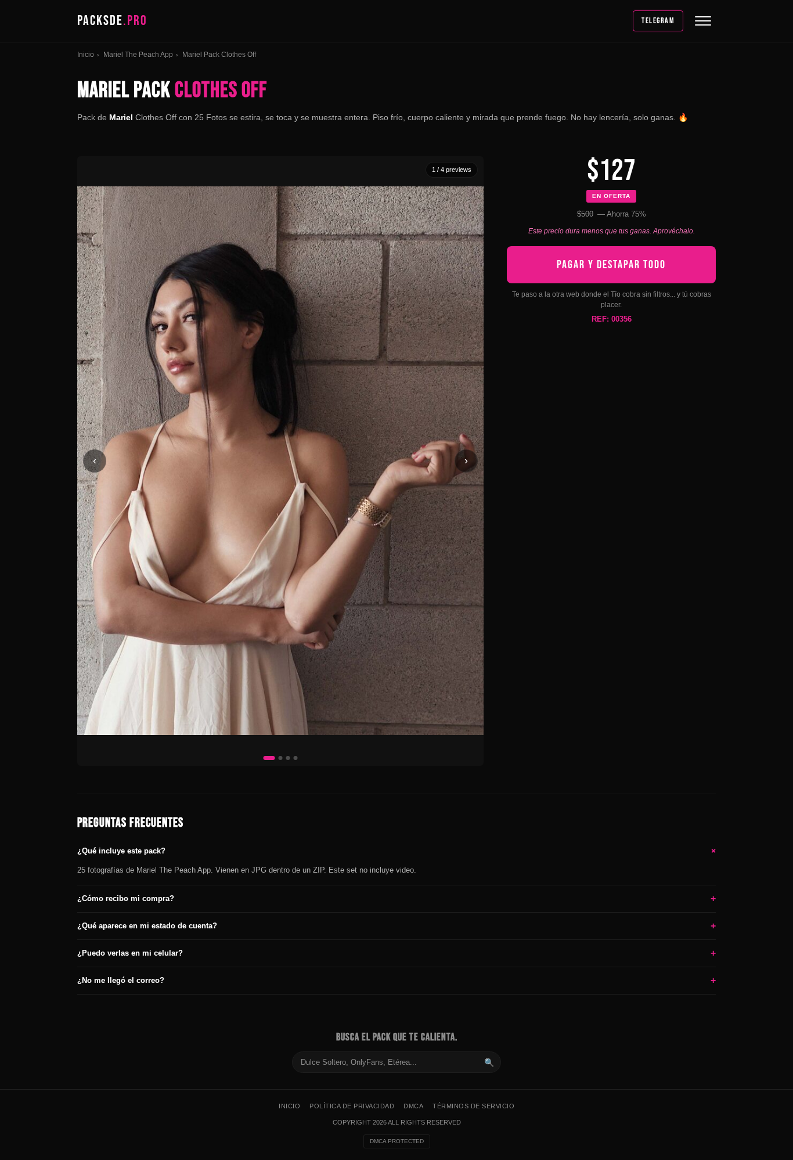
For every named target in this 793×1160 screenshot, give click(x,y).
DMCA (413, 1106)
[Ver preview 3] (288, 758)
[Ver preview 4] (296, 758)
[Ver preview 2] (281, 758)
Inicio (85, 55)
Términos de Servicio (473, 1106)
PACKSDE (112, 20)
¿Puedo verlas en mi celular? (396, 953)
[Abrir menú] (703, 21)
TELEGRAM (658, 21)
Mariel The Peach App (138, 55)
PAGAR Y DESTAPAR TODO (611, 264)
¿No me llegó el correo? (396, 980)
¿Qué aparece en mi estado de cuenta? (396, 926)
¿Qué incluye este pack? (396, 850)
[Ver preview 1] (269, 758)
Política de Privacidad (351, 1106)
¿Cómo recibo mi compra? (396, 898)
